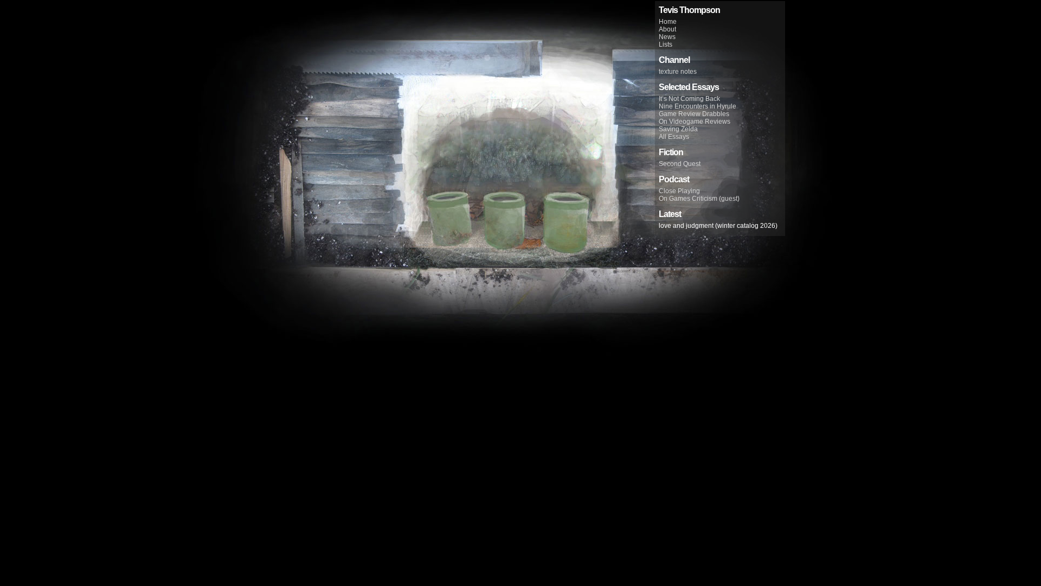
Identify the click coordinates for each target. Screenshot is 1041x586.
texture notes (678, 71)
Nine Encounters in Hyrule (697, 106)
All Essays (674, 137)
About (667, 29)
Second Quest (680, 164)
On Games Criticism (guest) (699, 198)
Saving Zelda (678, 129)
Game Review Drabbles (694, 114)
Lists (665, 44)
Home (668, 22)
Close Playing (679, 191)
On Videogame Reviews (694, 121)
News (667, 37)
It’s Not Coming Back (689, 99)
